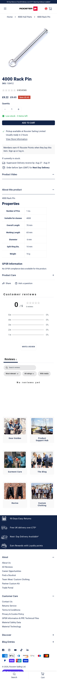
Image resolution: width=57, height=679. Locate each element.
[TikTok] (21, 650)
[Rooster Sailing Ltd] (28, 8)
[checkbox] (44, 373)
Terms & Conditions (11, 610)
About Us (6, 563)
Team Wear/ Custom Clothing (15, 579)
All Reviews (7, 567)
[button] (50, 8)
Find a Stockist (9, 575)
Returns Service (9, 606)
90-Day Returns (11, 2)
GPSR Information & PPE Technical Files (20, 618)
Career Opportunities (11, 571)
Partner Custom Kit (11, 583)
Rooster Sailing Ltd (17, 667)
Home (10, 17)
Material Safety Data (11, 622)
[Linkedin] (27, 650)
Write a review (28, 347)
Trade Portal (7, 588)
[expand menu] (5, 8)
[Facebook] (3, 650)
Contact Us (7, 601)
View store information (16, 139)
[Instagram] (9, 650)
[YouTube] (15, 650)
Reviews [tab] (11, 359)
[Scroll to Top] (52, 664)
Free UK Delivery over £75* (25, 2)
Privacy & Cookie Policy (13, 614)
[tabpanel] (28, 389)
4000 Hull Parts (25, 17)
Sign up (12, 151)
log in (21, 151)
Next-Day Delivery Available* (42, 2)
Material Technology (11, 626)
